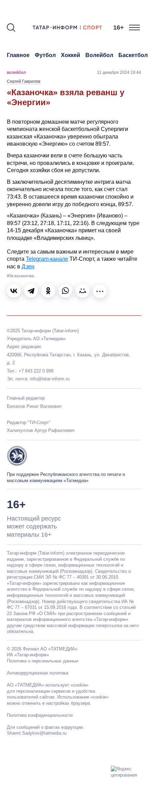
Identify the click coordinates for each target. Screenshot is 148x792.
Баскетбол (133, 55)
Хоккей (70, 55)
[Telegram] (31, 291)
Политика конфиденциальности (40, 715)
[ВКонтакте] (14, 291)
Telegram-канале (47, 259)
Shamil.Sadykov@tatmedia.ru (36, 733)
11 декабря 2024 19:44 (119, 72)
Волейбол (99, 55)
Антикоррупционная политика (37, 673)
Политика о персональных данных (42, 660)
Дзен (28, 266)
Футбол (45, 55)
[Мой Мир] (82, 291)
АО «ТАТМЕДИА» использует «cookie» (47, 685)
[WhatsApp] (65, 291)
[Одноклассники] (48, 291)
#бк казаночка (20, 276)
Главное (18, 55)
